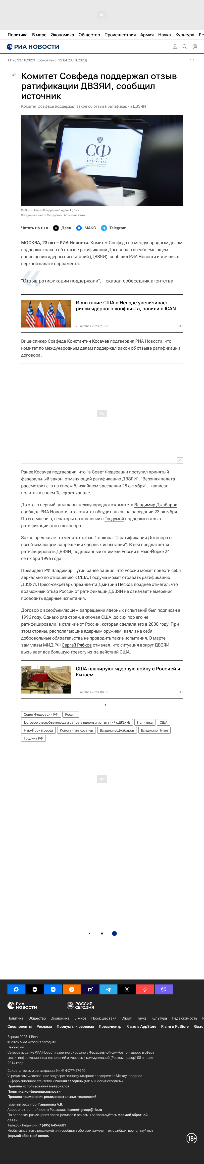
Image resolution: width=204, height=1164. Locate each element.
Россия (71, 714)
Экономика (60, 1018)
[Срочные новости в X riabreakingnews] (145, 989)
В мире (80, 1018)
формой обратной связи (27, 1136)
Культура (159, 1018)
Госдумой (114, 518)
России (129, 551)
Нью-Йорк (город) (38, 730)
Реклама (44, 1026)
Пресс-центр (110, 1026)
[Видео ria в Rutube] (90, 989)
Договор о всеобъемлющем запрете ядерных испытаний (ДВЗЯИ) (77, 722)
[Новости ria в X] (127, 989)
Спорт (126, 1018)
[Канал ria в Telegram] (108, 989)
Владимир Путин (68, 570)
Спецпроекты (19, 1026)
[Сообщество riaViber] (164, 989)
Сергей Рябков (77, 645)
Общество (37, 1018)
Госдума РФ (33, 738)
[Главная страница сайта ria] (32, 47)
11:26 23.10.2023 (21, 60)
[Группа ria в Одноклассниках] (72, 989)
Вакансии (15, 1047)
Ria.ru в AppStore (141, 1026)
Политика (145, 722)
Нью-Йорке (152, 551)
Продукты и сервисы (75, 1026)
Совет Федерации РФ (41, 714)
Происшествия (103, 1018)
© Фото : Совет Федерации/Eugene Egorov (50, 210)
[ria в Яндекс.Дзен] (35, 989)
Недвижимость (184, 1018)
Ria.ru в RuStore (175, 1026)
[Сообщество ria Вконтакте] (53, 989)
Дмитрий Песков (116, 584)
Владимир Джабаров (155, 504)
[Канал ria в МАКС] (16, 989)
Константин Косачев (88, 341)
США (83, 577)
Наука (142, 1018)
